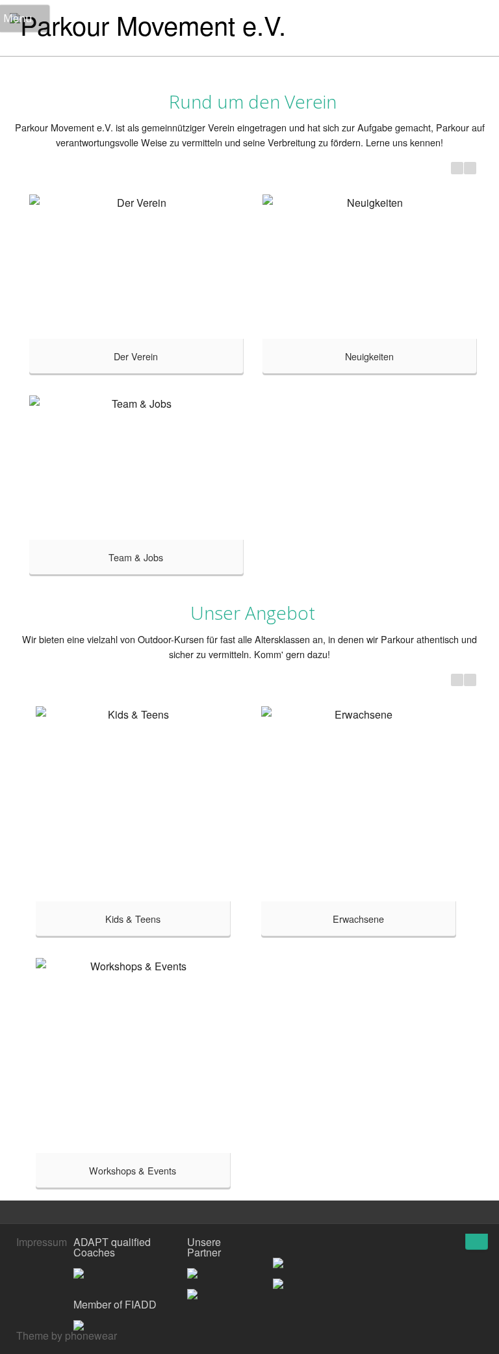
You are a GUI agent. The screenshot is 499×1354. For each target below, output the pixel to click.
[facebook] (401, 1243)
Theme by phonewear (66, 1335)
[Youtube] (440, 1243)
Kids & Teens (132, 918)
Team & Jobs (136, 557)
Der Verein (136, 356)
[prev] (457, 168)
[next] (470, 168)
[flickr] (460, 1243)
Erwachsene (358, 918)
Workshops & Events (132, 1170)
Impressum (41, 1241)
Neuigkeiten (369, 356)
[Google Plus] (421, 1243)
